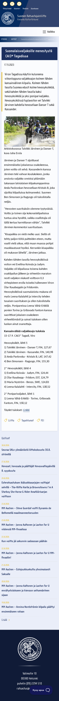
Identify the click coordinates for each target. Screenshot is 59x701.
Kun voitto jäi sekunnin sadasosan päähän (24, 541)
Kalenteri (17, 8)
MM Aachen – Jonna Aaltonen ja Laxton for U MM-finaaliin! (28, 555)
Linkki (26, 410)
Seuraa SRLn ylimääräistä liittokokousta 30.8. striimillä (26, 452)
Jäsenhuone (34, 8)
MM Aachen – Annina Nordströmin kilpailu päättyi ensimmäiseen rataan (28, 609)
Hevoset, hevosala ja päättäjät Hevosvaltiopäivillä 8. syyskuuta (28, 468)
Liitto (11, 420)
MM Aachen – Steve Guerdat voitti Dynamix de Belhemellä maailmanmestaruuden (26, 510)
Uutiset (14, 39)
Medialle (25, 8)
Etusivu (4, 39)
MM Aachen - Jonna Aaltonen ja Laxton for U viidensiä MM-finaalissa (25, 527)
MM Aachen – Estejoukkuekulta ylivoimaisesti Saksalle (26, 572)
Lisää (4, 620)
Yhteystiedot (7, 8)
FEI (42, 420)
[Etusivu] (8, 18)
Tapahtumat (27, 420)
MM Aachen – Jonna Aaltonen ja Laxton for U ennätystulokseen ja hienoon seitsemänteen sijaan (26, 590)
